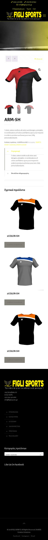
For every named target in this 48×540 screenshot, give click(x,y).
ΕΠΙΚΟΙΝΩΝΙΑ (13, 412)
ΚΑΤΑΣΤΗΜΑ (13, 417)
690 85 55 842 (31, 2)
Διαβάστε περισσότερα (14, 245)
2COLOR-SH (13, 236)
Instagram (25, 536)
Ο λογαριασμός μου (19, 9)
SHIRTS (38, 142)
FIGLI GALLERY (13, 436)
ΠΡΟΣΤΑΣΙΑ (13, 431)
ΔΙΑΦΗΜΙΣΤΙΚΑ (14, 426)
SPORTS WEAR (21, 145)
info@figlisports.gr (25, 5)
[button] (39, 69)
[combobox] (24, 454)
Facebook (16, 536)
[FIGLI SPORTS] (24, 16)
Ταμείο (29, 9)
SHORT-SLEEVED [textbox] (23, 455)
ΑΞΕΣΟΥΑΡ (12, 422)
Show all (39, 59)
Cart (34, 9)
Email (33, 536)
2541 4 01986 (17, 2)
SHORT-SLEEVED (9, 145)
